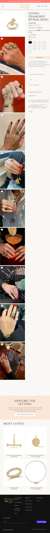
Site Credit (45, 529)
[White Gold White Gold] (32, 37)
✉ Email (38, 500)
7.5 (35, 48)
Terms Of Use (28, 500)
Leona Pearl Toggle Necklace (36, 487)
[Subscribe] (26, 521)
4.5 (44, 42)
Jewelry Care (28, 510)
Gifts (15, 513)
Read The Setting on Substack (25, 414)
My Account (28, 507)
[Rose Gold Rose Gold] (35, 37)
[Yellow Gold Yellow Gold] (29, 37)
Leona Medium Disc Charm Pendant (36, 455)
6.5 (44, 45)
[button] (2, 6)
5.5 (35, 45)
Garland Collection (38, 529)
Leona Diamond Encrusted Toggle (14, 455)
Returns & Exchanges (17, 509)
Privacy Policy (29, 504)
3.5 (35, 42)
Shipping (30, 25)
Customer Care (18, 502)
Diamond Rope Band (14, 487)
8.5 (44, 48)
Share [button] (31, 111)
